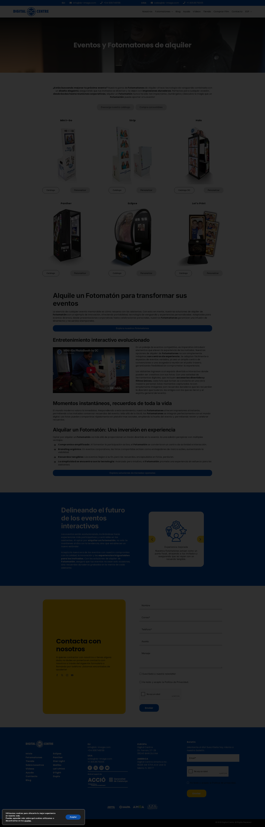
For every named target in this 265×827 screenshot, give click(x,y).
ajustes (27, 821)
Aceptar (73, 817)
